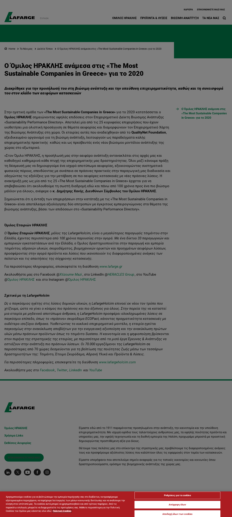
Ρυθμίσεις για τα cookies (177, 495)
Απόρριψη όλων (177, 504)
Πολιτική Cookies (62, 511)
